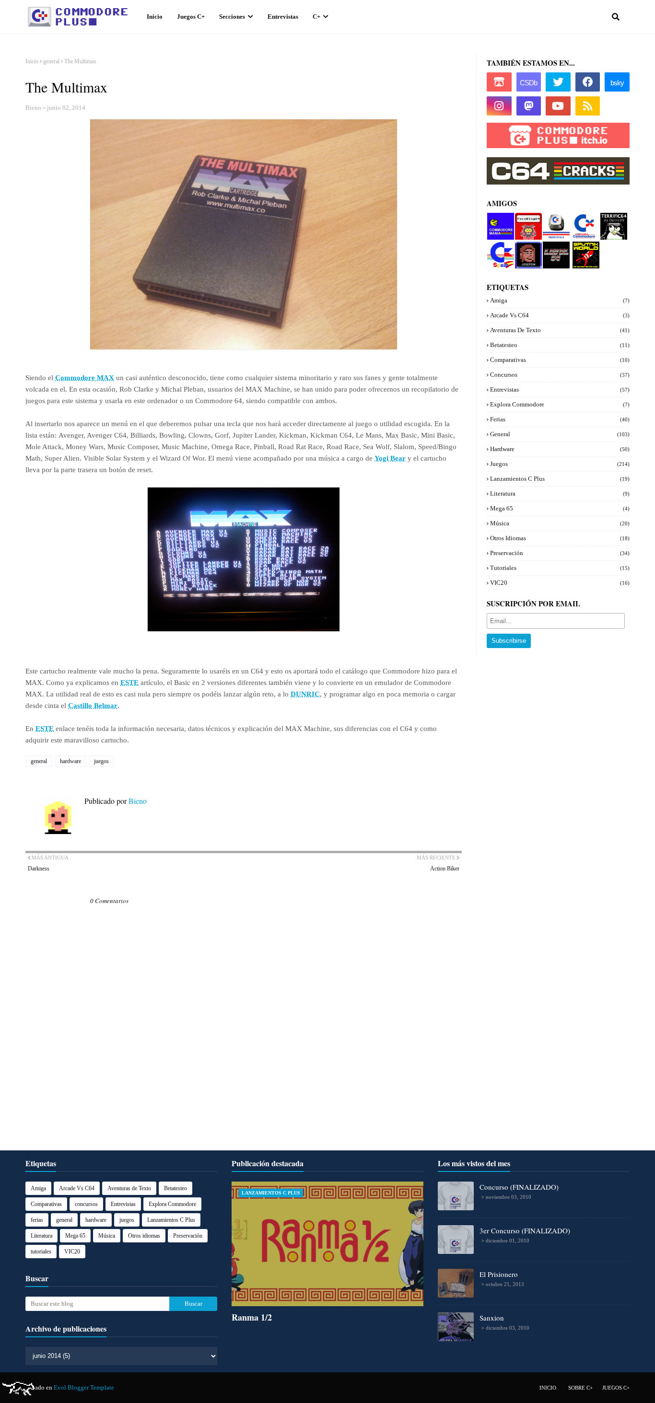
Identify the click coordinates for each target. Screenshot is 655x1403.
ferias (560, 419)
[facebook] (587, 82)
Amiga (560, 300)
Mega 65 (560, 508)
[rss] (587, 106)
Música (560, 523)
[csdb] (528, 82)
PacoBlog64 (527, 220)
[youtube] (558, 106)
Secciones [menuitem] (232, 16)
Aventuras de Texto (560, 330)
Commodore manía (500, 220)
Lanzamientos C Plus (560, 478)
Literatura (560, 493)
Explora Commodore (583, 224)
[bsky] (617, 82)
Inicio (31, 61)
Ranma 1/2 (252, 1317)
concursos (560, 374)
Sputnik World (583, 249)
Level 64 (554, 245)
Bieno (33, 107)
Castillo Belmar (92, 705)
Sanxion (492, 1317)
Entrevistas (560, 389)
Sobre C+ (580, 1388)
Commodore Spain (499, 249)
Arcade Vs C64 (560, 315)
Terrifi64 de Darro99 (611, 224)
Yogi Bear (390, 458)
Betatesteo (560, 344)
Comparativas (560, 359)
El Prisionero (499, 1274)
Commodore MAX (84, 378)
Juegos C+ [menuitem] (191, 16)
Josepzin (526, 245)
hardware (70, 761)
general (51, 61)
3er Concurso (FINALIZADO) (525, 1230)
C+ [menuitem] (316, 16)
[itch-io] (499, 82)
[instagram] (499, 106)
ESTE (129, 682)
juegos (101, 761)
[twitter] (558, 82)
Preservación (560, 553)
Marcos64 (556, 216)
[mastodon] (528, 106)
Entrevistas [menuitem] (283, 16)
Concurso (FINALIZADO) (519, 1187)
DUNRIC (305, 694)
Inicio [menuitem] (155, 16)
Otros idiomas (560, 538)
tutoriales (560, 567)
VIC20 (560, 582)
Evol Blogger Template (84, 1387)
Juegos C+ (616, 1388)
